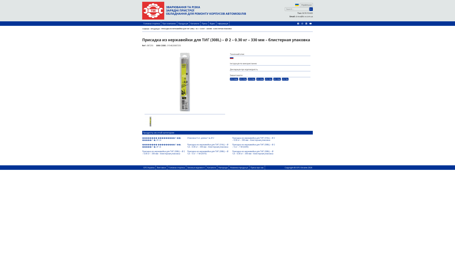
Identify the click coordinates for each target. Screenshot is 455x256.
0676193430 (305, 13)
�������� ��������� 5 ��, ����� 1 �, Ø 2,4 (161, 139)
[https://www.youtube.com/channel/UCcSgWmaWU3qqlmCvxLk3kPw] (310, 23)
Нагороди (223, 167)
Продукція (183, 23)
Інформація (222, 23)
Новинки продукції (239, 167)
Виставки (161, 167)
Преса (204, 23)
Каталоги (195, 23)
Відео (212, 23)
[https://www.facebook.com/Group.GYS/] (298, 23)
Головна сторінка (151, 23)
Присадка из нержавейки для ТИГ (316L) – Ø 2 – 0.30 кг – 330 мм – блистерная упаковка (253, 139)
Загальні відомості (196, 167)
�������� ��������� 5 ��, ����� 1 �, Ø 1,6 (161, 146)
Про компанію (169, 23)
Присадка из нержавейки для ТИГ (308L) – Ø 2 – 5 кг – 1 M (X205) (253, 146)
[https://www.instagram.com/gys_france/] (302, 23)
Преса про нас (257, 167)
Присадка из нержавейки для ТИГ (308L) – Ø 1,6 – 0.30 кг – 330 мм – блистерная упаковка (252, 152)
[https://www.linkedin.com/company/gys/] (306, 23)
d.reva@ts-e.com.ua (301, 16)
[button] (311, 9)
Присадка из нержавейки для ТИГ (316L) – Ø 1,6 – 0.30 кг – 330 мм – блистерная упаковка (207, 146)
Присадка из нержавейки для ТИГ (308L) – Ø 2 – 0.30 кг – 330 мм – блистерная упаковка (163, 152)
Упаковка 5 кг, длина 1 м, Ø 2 (200, 138)
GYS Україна (149, 167)
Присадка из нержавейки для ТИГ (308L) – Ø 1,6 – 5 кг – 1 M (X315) (207, 152)
